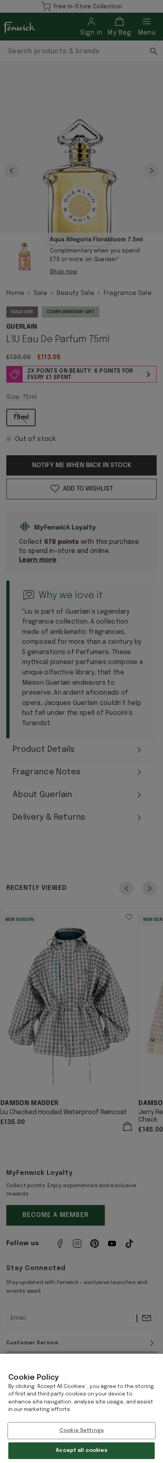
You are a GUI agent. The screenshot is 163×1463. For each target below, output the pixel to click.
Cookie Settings (81, 1430)
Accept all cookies (81, 1450)
